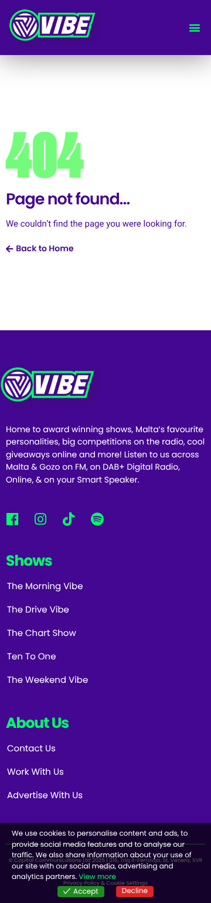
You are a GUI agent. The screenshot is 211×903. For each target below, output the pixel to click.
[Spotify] (97, 519)
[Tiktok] (69, 519)
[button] (194, 27)
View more (97, 877)
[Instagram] (40, 519)
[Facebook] (12, 519)
